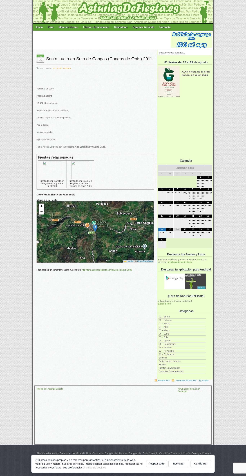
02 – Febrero (165, 320)
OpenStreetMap (145, 261)
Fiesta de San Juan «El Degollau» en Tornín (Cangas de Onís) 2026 (80, 183)
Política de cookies (95, 467)
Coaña (187, 453)
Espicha (163, 358)
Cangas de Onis (138, 453)
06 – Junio (164, 334)
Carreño (153, 453)
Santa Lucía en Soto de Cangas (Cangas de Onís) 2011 (99, 58)
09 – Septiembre (167, 344)
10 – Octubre (165, 347)
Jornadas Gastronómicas (171, 371)
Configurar (201, 463)
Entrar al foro (164, 304)
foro (199, 259)
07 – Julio (164, 337)
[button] (95, 228)
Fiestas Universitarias (169, 368)
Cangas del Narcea (116, 453)
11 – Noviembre (167, 351)
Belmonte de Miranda (72, 453)
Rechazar (179, 463)
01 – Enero (164, 316)
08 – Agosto (165, 340)
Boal (88, 453)
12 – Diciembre (166, 354)
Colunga (196, 453)
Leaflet (129, 261)
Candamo (98, 453)
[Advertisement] (102, 40)
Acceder (205, 381)
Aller (48, 453)
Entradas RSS (164, 381)
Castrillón (164, 453)
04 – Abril (163, 327)
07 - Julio (57, 68)
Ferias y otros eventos (169, 361)
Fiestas (162, 364)
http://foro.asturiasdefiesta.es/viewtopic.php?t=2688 (107, 270)
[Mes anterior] (162, 168)
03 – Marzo (164, 323)
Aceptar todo (157, 463)
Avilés (55, 453)
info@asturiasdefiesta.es (180, 262)
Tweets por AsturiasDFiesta (50, 389)
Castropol (176, 453)
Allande (41, 453)
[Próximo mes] (208, 168)
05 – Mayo (164, 330)
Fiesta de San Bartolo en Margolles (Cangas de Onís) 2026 (52, 183)
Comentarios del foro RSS (185, 381)
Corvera (206, 453)
